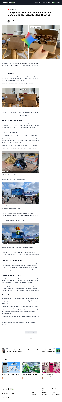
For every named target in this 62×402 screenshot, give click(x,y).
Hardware (45, 2)
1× (32, 171)
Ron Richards (14, 20)
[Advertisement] (51, 68)
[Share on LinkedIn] (31, 332)
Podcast (36, 2)
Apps (49, 2)
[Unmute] (34, 171)
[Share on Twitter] (26, 332)
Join (53, 2)
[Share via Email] (33, 332)
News (40, 2)
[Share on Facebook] (28, 332)
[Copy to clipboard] (36, 332)
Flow (7, 114)
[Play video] (20, 96)
